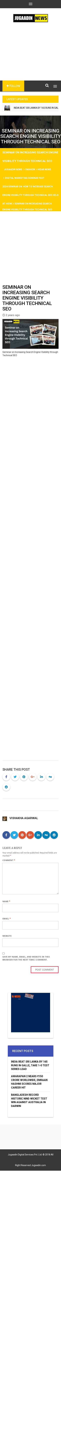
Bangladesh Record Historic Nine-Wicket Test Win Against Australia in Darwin (29, 1100)
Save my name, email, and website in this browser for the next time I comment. (26, 958)
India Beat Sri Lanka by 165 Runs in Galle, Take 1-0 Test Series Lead (30, 1065)
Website (7, 936)
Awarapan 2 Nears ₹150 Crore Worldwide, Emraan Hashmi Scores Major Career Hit (29, 1082)
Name (6, 901)
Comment (8, 860)
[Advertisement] (30, 56)
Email (6, 918)
